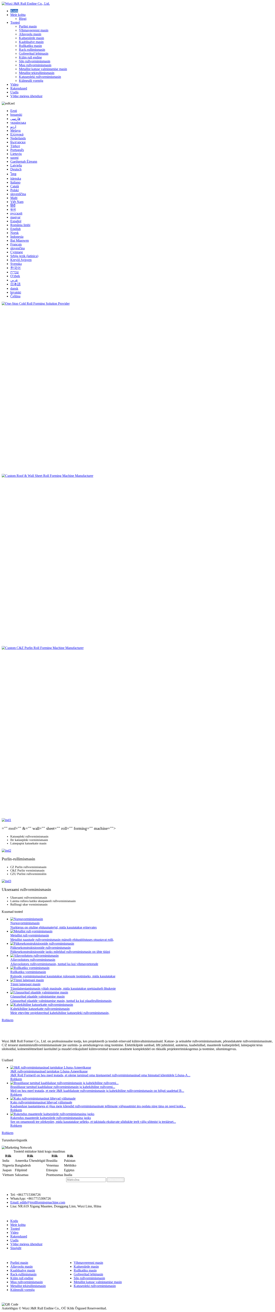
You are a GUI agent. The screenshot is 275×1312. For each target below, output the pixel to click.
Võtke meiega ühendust (26, 96)
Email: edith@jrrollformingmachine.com (37, 1202)
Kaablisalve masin (31, 42)
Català (14, 186)
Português (17, 150)
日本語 (15, 284)
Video (14, 84)
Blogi (22, 18)
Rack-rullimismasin (32, 49)
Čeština (15, 296)
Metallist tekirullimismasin (36, 73)
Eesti (13, 111)
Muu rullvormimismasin (35, 65)
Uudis (14, 92)
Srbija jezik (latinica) (24, 256)
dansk (14, 288)
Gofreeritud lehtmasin (33, 53)
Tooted (15, 22)
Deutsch (15, 169)
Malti (13, 198)
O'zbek (15, 276)
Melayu (15, 130)
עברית (14, 272)
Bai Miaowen (19, 240)
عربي (14, 280)
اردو (13, 126)
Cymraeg (16, 252)
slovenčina (17, 248)
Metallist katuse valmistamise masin (43, 69)
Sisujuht (15, 1248)
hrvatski (15, 292)
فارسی (15, 119)
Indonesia (16, 236)
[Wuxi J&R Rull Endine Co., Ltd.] (26, 3)
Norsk (14, 233)
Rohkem (7, 1020)
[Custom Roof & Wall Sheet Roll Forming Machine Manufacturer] (137, 560)
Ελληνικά (16, 134)
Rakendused (18, 88)
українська (18, 122)
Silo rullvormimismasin (34, 61)
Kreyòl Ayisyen (21, 260)
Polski (14, 190)
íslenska (15, 178)
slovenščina (18, 194)
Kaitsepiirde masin (31, 38)
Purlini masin (28, 26)
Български (18, 142)
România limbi (20, 225)
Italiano (15, 182)
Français (16, 244)
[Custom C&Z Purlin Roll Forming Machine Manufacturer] (137, 732)
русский (16, 213)
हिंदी (12, 205)
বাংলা (13, 209)
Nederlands (18, 138)
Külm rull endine (30, 57)
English (15, 229)
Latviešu (16, 165)
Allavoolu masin (30, 34)
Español (15, 221)
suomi (14, 157)
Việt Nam (16, 202)
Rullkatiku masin (30, 46)
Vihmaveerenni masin (33, 30)
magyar (15, 217)
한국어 (15, 268)
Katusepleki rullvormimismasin (40, 77)
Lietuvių (16, 154)
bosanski (16, 114)
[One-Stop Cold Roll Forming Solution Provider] (137, 388)
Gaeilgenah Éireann (23, 161)
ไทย (13, 174)
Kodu (14, 11)
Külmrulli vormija (31, 80)
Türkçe (15, 146)
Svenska (16, 264)
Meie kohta (18, 15)
